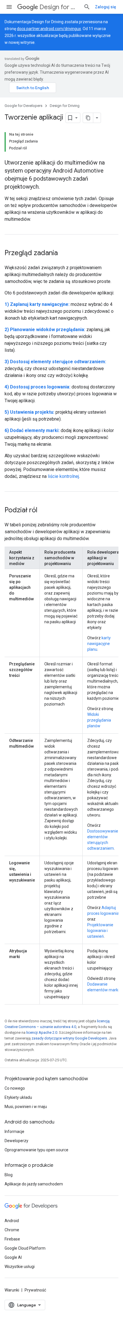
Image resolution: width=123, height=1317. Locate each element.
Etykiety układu (18, 1097)
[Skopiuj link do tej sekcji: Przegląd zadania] (63, 253)
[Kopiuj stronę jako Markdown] (88, 118)
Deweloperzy (16, 1140)
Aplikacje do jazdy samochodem (34, 1184)
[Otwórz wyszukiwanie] (87, 6)
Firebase (12, 1239)
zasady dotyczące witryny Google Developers (69, 1038)
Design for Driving (59, 7)
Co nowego (15, 1088)
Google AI (13, 1257)
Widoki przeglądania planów (99, 720)
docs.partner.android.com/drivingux (49, 28)
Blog (9, 1175)
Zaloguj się (105, 7)
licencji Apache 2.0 (41, 1032)
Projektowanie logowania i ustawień (100, 931)
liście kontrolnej (63, 476)
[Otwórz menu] (9, 7)
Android (12, 1220)
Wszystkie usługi (20, 1266)
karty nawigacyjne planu (99, 644)
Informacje (14, 1131)
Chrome (12, 1230)
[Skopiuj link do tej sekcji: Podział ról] (43, 510)
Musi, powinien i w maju (26, 1106)
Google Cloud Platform (25, 1248)
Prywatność (35, 1290)
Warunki (12, 1290)
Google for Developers (23, 105)
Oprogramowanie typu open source (36, 1150)
